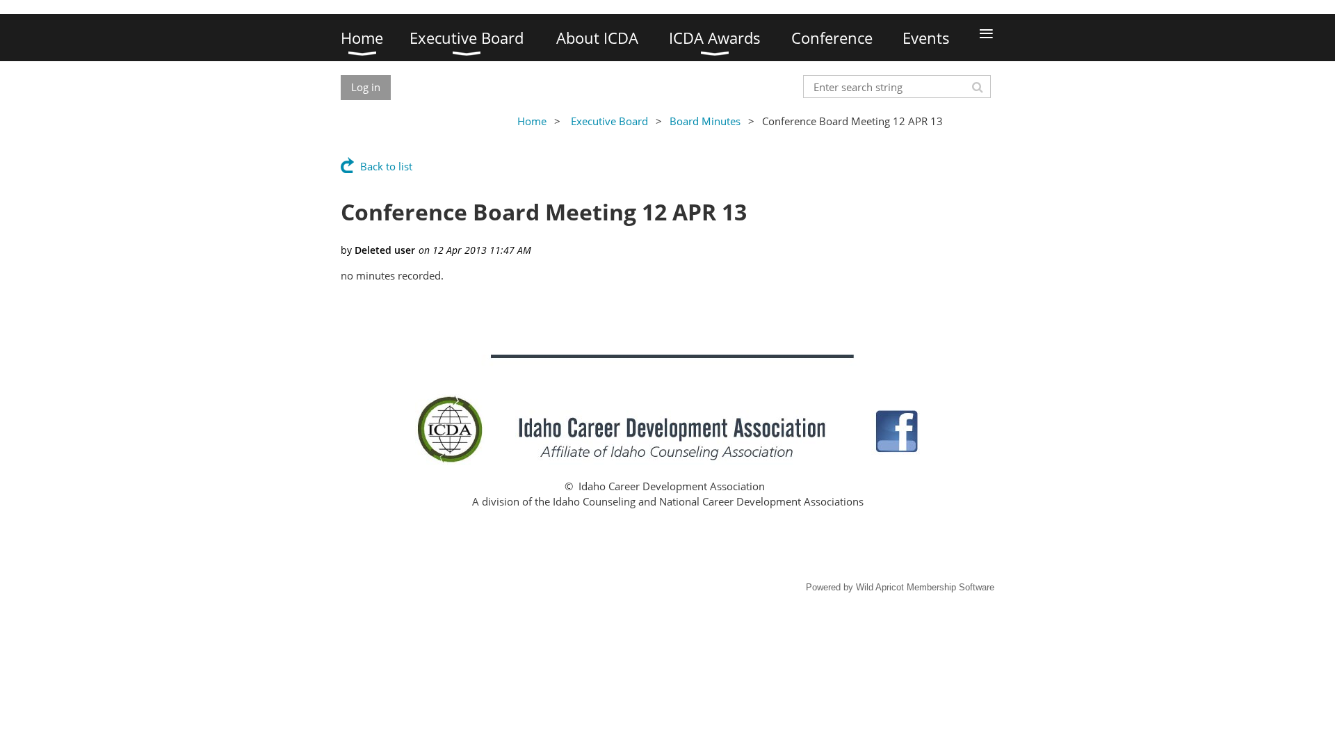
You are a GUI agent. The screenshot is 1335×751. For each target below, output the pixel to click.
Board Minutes (705, 121)
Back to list (386, 166)
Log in (365, 87)
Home (532, 121)
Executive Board (609, 121)
